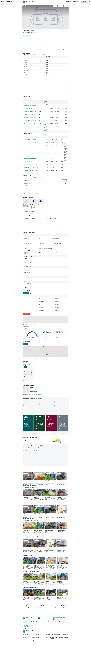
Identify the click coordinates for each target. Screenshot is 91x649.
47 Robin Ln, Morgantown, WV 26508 (30, 155)
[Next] (67, 478)
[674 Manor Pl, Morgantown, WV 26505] (28, 576)
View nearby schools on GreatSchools (30, 380)
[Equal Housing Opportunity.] (33, 640)
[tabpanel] (45, 187)
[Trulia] (24, 631)
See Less (26, 287)
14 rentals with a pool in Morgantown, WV (31, 520)
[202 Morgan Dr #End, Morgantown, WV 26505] (50, 492)
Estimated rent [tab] (34, 177)
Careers (39, 634)
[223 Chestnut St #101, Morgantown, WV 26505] (61, 492)
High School (40, 358)
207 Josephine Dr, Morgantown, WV (30, 108)
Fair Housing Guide (35, 634)
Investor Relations (45, 634)
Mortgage (34, 1)
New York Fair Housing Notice (26, 626)
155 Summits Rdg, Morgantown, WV (30, 123)
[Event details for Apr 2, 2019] (66, 304)
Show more (26, 313)
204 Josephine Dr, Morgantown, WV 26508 (31, 167)
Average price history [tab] (32, 328)
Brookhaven (38, 34)
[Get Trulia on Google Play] (35, 631)
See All (25, 408)
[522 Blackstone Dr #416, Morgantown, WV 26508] (39, 476)
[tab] (26, 293)
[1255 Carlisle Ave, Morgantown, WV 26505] (51, 576)
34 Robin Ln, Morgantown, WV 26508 (30, 148)
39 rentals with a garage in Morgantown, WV (31, 487)
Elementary (30, 358)
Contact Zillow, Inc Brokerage (27, 628)
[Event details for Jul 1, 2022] (66, 298)
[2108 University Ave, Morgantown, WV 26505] (62, 560)
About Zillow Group (29, 634)
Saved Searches (76, 1)
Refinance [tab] (40, 177)
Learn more (58, 382)
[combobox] (15, 2)
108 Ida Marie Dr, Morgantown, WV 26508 (31, 164)
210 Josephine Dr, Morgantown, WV (30, 105)
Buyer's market (32, 337)
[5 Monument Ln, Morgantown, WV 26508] (39, 576)
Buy (26, 1)
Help (58, 634)
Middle (35, 358)
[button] (24, 2)
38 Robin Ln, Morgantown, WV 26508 (30, 139)
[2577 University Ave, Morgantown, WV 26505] (61, 476)
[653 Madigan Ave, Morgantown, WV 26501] (62, 576)
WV (32, 3)
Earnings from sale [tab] (27, 177)
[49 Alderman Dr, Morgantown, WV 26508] (28, 476)
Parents (40, 412)
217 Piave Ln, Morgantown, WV (29, 129)
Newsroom (41, 634)
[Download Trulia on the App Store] (28, 631)
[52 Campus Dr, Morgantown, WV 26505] (51, 560)
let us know (52, 638)
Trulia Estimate (27, 54)
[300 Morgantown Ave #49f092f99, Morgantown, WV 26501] (39, 492)
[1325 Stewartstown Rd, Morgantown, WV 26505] (50, 476)
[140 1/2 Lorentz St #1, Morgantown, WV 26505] (61, 509)
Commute (45, 412)
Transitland (34, 621)
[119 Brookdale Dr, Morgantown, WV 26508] (39, 592)
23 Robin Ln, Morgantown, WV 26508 (30, 161)
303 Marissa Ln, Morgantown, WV (29, 126)
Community (28, 412)
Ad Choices (64, 634)
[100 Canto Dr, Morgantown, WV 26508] (62, 592)
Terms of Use (50, 634)
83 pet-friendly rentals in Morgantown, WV (31, 470)
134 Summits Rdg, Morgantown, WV (30, 111)
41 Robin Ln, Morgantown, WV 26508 (30, 145)
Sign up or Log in (84, 1)
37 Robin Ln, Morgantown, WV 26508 (30, 142)
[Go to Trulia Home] (3, 1)
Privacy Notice (61, 634)
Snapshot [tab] (25, 328)
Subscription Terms (54, 634)
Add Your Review (45, 432)
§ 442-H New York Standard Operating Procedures (29, 625)
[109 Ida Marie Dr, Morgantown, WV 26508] (28, 592)
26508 (40, 3)
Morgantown (36, 3)
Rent (30, 1)
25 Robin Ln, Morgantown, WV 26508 (30, 158)
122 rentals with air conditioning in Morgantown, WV (33, 503)
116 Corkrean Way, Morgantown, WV (30, 120)
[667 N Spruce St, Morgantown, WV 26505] (39, 560)
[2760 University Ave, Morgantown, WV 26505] (61, 525)
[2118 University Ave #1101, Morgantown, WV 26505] (61, 543)
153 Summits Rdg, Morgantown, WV (30, 117)
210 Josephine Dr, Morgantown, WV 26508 (31, 170)
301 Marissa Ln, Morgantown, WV (29, 114)
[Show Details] (66, 58)
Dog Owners (34, 412)
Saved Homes (68, 1)
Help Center (41, 640)
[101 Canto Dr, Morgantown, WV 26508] (51, 592)
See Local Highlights (33, 391)
